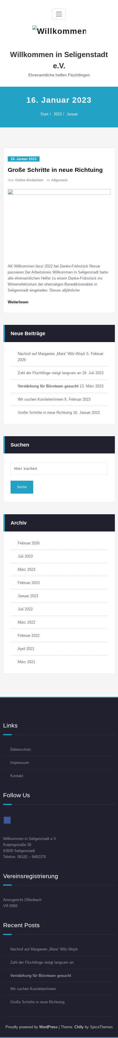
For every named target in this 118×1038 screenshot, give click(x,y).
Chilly (79, 1027)
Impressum (19, 762)
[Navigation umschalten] (59, 14)
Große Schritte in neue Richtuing (55, 169)
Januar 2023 (28, 596)
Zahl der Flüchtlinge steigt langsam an (49, 373)
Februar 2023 (29, 583)
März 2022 (26, 622)
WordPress (48, 1027)
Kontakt (16, 776)
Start (44, 114)
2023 (58, 114)
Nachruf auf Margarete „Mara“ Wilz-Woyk (51, 354)
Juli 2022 (25, 609)
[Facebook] (7, 820)
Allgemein (59, 180)
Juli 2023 (25, 556)
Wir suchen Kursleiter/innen (40, 399)
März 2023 (26, 569)
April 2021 (26, 649)
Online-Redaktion (29, 180)
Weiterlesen (18, 302)
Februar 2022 (29, 635)
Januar (72, 114)
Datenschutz (20, 749)
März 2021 (26, 662)
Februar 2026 (29, 543)
